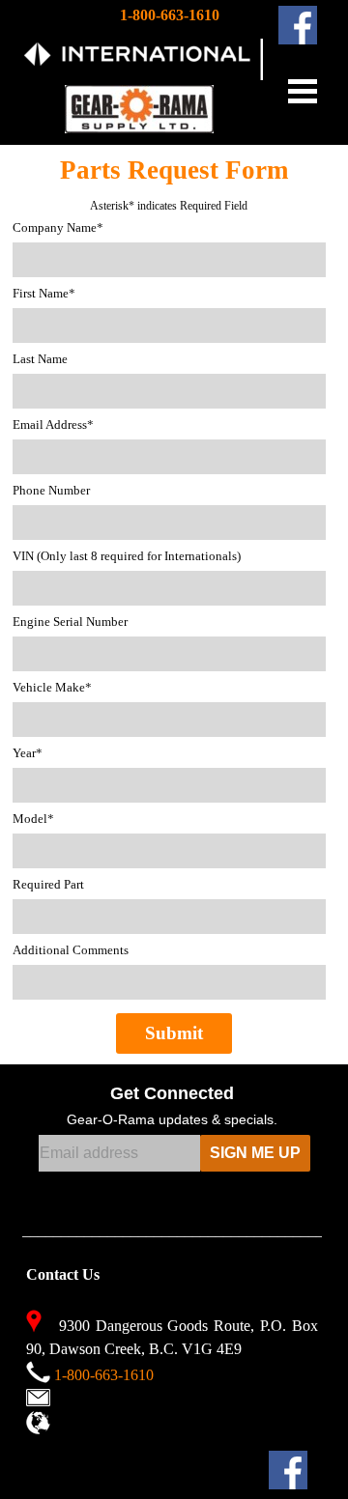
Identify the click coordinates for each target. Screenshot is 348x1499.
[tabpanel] (261, 72)
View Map (86, 1426)
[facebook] (297, 25)
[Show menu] (302, 91)
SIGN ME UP (255, 1153)
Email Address (53, 424)
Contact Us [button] (88, 1398)
